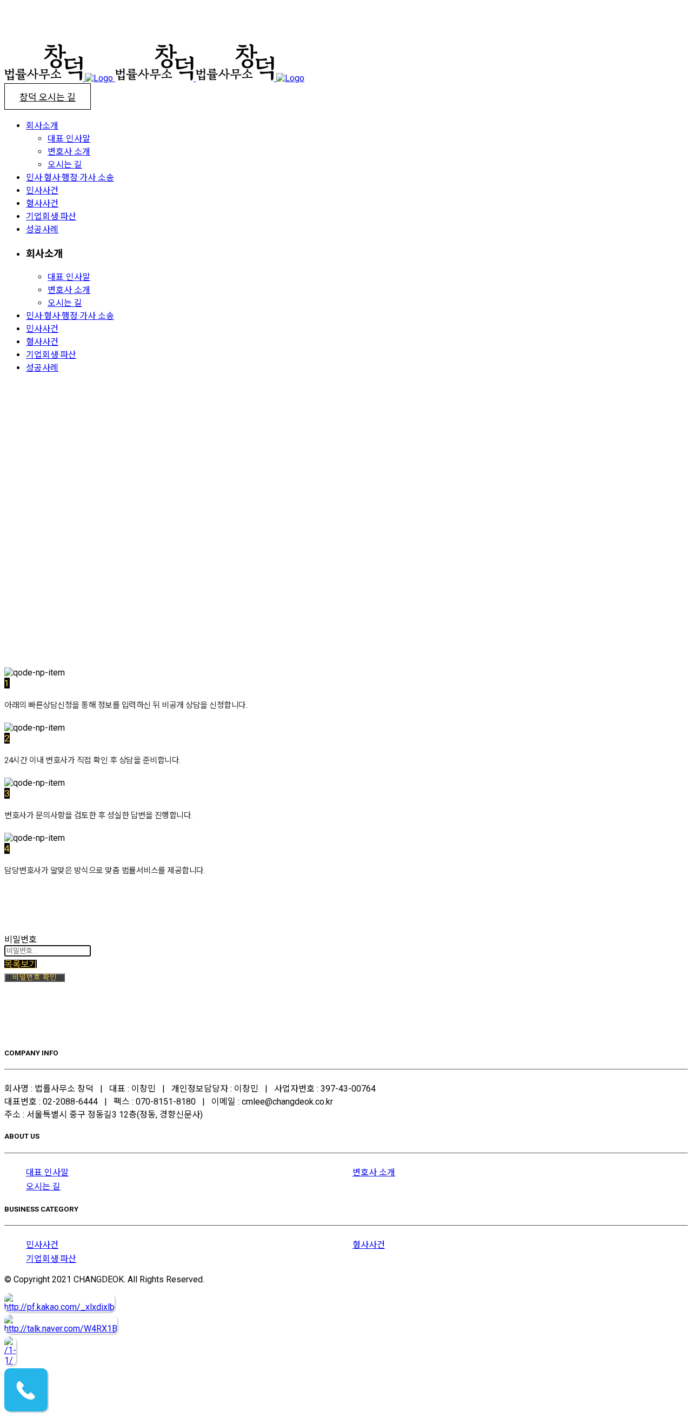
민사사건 (42, 1245)
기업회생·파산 (51, 1259)
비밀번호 (20, 939)
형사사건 (368, 1245)
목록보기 (20, 964)
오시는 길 (43, 1186)
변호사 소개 (373, 1172)
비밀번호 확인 (34, 977)
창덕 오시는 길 (47, 97)
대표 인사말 (47, 1172)
